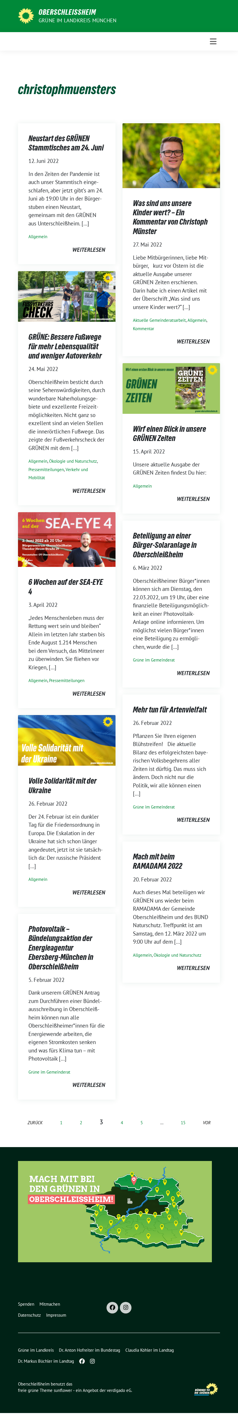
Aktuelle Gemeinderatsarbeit (159, 320)
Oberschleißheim (67, 12)
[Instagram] (125, 1307)
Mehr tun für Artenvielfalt (170, 709)
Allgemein (37, 236)
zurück (35, 1122)
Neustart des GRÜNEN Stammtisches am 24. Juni (66, 143)
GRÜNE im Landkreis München (77, 20)
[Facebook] (112, 1307)
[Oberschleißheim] (26, 15)
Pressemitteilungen (46, 469)
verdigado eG (119, 1390)
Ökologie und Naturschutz (73, 461)
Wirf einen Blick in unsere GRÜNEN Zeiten (169, 433)
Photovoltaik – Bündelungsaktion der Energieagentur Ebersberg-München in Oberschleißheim (60, 947)
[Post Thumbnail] (171, 154)
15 (183, 1122)
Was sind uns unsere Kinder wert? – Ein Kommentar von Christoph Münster (170, 217)
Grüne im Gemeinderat (154, 660)
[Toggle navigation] (213, 41)
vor (207, 1122)
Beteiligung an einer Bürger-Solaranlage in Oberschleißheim (165, 545)
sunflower (63, 1390)
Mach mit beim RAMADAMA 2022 (157, 861)
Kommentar (143, 328)
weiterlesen (88, 249)
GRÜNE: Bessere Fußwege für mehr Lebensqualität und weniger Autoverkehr (65, 346)
